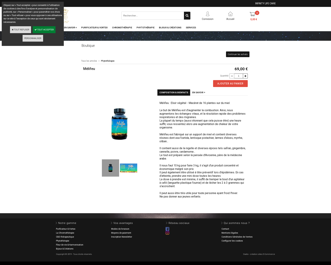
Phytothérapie (145, 27)
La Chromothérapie (65, 233)
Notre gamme (67, 223)
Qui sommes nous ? (237, 223)
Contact (225, 229)
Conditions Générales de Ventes (237, 237)
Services (191, 27)
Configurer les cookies (232, 241)
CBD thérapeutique (65, 237)
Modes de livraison (120, 229)
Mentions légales (230, 233)
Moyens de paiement (121, 233)
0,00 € (253, 19)
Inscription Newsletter (121, 237)
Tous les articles (89, 61)
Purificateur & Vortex (94, 27)
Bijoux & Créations (170, 27)
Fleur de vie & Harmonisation (69, 245)
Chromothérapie (122, 27)
